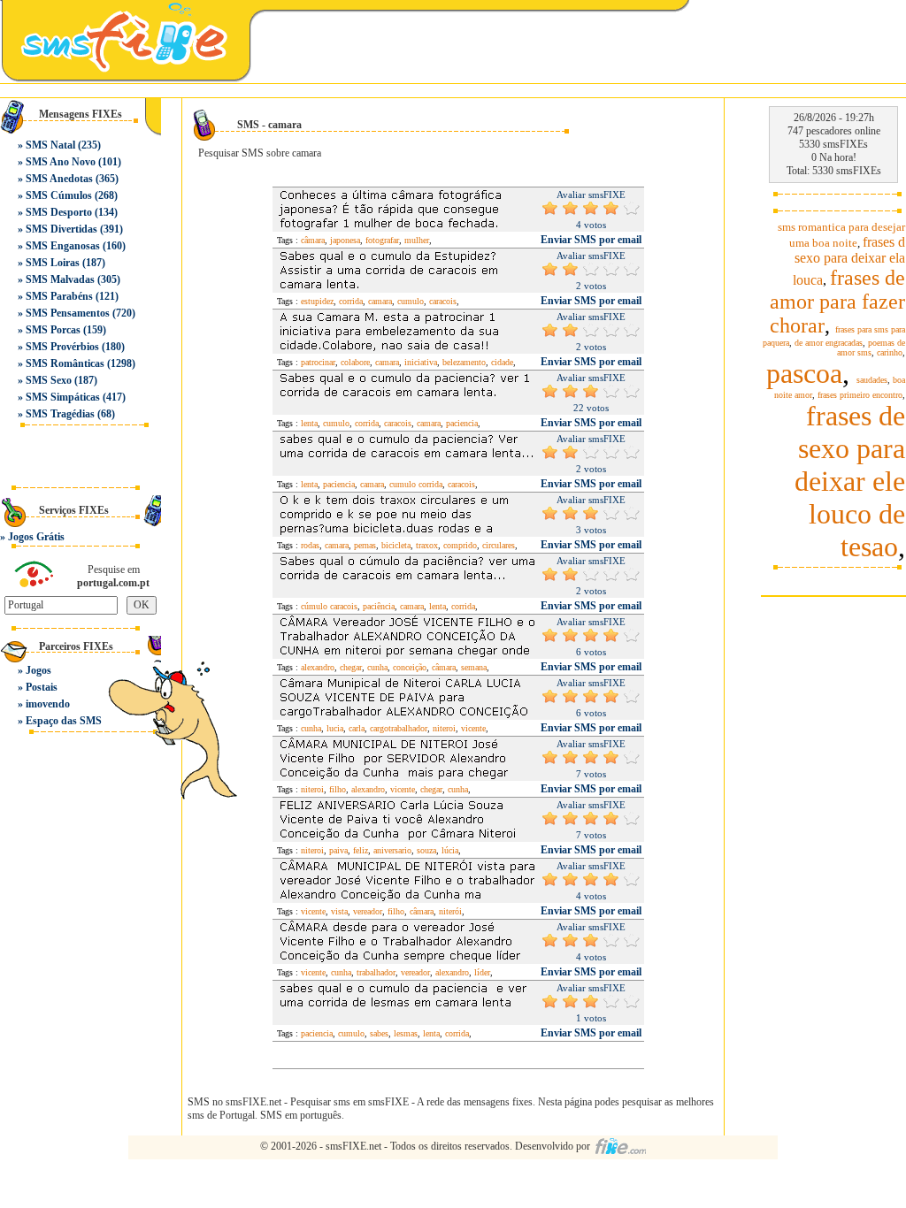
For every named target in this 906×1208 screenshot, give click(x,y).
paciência (379, 606)
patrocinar (318, 362)
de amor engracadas (829, 343)
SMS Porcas (53, 330)
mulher (416, 240)
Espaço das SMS (64, 721)
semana (474, 667)
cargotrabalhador (398, 728)
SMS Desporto (59, 212)
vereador (367, 911)
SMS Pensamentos (68, 313)
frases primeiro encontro (860, 395)
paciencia (462, 423)
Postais (42, 687)
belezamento (464, 362)
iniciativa (420, 362)
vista (339, 911)
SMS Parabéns (59, 296)
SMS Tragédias (60, 414)
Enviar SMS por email (591, 239)
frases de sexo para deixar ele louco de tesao (850, 481)
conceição (409, 667)
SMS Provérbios (62, 346)
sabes (379, 1033)
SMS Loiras (53, 262)
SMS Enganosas (63, 246)
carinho (889, 352)
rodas (310, 545)
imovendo (48, 704)
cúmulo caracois (329, 606)
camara (380, 301)
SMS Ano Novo (61, 162)
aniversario (392, 850)
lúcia (449, 850)
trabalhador (376, 972)
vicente (473, 728)
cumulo (410, 301)
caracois (443, 301)
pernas (365, 545)
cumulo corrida (415, 484)
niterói (450, 911)
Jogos (38, 670)
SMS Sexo (49, 380)
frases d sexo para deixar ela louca (849, 260)
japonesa (345, 240)
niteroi (444, 728)
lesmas (406, 1033)
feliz (360, 850)
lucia (334, 728)
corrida (351, 301)
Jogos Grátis (36, 537)
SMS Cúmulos (59, 195)
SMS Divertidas (61, 229)
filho (337, 789)
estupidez (317, 301)
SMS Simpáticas (63, 397)
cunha (377, 667)
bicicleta (396, 545)
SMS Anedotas (59, 178)
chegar (351, 667)
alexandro (317, 667)
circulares (498, 545)
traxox (427, 545)
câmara (313, 240)
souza (426, 850)
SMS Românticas (65, 363)
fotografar (382, 240)
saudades (871, 380)
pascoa (804, 373)
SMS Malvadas (60, 279)
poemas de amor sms (871, 347)
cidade (502, 362)
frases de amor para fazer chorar (837, 301)
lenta (309, 423)
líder (482, 972)
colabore (355, 362)
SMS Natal (50, 145)
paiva (338, 850)
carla (357, 728)
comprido (460, 545)
